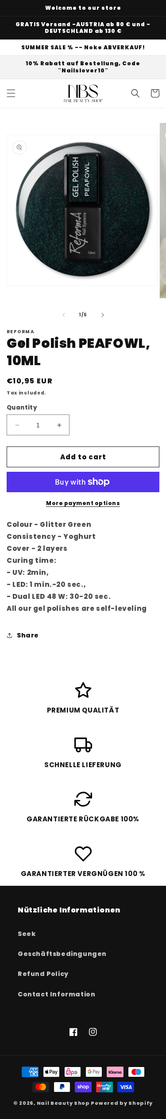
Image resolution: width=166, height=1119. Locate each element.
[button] (11, 93)
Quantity (22, 407)
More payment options (83, 503)
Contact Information (56, 994)
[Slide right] (102, 315)
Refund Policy (43, 973)
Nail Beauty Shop (63, 1103)
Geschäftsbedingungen (62, 953)
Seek (26, 933)
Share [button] (28, 635)
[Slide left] (63, 315)
